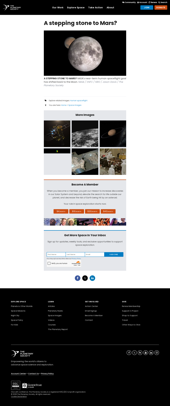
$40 (108, 211)
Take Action (95, 7)
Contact (89, 320)
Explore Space (76, 7)
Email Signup (91, 311)
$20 (92, 211)
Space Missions (18, 311)
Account (143, 2)
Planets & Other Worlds (22, 306)
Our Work (57, 7)
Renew (154, 2)
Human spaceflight (78, 100)
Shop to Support (130, 315)
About (110, 7)
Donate (160, 7)
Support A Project (130, 311)
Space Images (74, 105)
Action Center (91, 306)
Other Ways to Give (131, 324)
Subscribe (114, 254)
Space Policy (17, 320)
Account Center (18, 373)
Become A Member (94, 315)
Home (63, 105)
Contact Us (33, 373)
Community (130, 2)
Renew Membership (131, 306)
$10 (76, 211)
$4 (61, 211)
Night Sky (15, 315)
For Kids (14, 324)
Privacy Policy (76, 259)
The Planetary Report (58, 329)
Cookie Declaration (19, 396)
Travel (125, 320)
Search (164, 2)
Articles (51, 306)
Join (146, 7)
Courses (52, 324)
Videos (51, 320)
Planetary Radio (55, 311)
